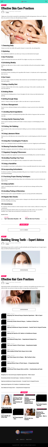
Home (17, 439)
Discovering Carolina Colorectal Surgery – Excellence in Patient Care (16, 378)
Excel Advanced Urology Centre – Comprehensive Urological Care (15, 387)
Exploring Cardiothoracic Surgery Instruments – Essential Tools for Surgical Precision (20, 381)
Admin (7, 12)
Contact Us (22, 439)
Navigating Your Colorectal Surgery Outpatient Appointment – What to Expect (18, 374)
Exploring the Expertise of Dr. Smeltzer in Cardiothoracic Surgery (15, 384)
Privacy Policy (29, 439)
